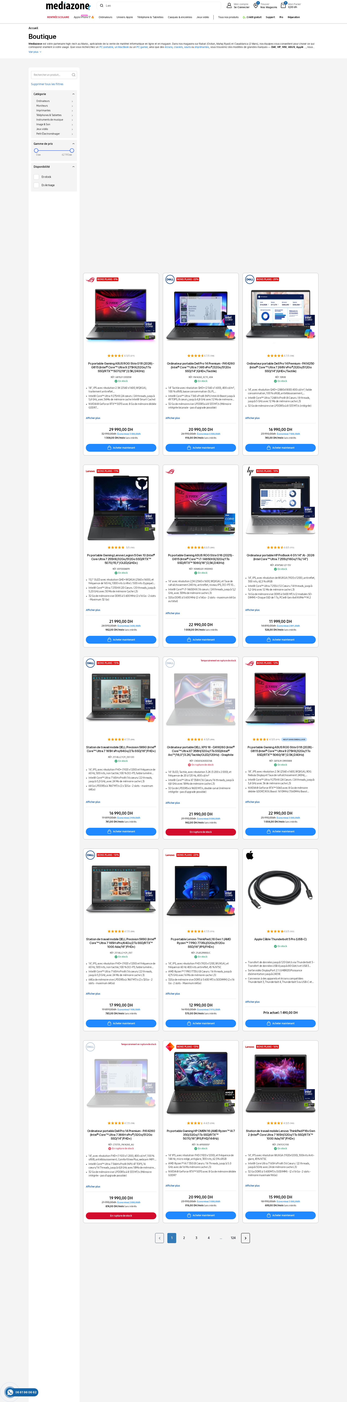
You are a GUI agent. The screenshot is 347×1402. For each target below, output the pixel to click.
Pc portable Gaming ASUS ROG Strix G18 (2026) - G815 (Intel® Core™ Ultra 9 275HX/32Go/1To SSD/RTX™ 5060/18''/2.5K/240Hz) (280, 751)
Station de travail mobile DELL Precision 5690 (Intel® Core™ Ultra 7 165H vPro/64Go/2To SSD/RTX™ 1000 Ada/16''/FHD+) (121, 943)
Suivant (245, 1238)
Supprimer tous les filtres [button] (47, 84)
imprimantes (202, 47)
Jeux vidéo (202, 17)
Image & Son (43, 124)
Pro (281, 17)
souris (187, 47)
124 (233, 1238)
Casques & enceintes (180, 17)
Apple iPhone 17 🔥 (84, 17)
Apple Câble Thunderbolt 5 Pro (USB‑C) (280, 939)
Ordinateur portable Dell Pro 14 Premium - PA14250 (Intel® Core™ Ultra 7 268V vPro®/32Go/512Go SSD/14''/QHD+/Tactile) (280, 367)
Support (270, 17)
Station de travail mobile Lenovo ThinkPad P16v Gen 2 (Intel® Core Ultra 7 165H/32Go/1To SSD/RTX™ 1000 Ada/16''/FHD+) (280, 1134)
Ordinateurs (105, 17)
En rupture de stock (201, 832)
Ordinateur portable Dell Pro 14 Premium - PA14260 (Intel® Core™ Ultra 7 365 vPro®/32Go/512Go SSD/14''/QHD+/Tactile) (201, 367)
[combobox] (159, 6)
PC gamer (142, 47)
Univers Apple (125, 17)
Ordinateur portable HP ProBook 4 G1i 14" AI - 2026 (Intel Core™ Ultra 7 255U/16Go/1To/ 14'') (280, 557)
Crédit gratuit (253, 17)
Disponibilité (42, 166)
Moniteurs (42, 105)
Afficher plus (93, 418)
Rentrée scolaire (58, 17)
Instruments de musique (49, 119)
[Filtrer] (73, 75)
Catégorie (40, 94)
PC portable (106, 47)
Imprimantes (43, 110)
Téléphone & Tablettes (150, 17)
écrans (169, 47)
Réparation (294, 17)
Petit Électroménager (48, 133)
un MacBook (122, 47)
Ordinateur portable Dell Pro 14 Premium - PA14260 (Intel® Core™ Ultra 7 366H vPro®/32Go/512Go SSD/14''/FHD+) (121, 1134)
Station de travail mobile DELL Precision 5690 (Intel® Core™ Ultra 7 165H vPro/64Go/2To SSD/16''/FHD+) (121, 749)
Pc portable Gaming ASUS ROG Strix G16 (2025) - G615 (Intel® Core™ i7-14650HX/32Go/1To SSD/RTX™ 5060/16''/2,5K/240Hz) (201, 559)
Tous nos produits (228, 17)
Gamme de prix (43, 143)
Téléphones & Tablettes (48, 115)
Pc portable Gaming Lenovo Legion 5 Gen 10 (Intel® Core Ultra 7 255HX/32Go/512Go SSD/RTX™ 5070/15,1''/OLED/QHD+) (121, 559)
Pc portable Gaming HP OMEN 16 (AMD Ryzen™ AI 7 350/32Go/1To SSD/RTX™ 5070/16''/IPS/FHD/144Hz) (201, 1134)
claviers (178, 47)
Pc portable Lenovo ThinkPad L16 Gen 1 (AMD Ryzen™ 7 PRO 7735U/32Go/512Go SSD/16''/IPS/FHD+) (201, 943)
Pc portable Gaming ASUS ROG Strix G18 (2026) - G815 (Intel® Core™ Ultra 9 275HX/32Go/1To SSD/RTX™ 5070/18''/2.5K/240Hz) (121, 367)
